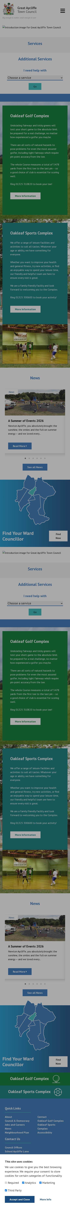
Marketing (48, 1183)
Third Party (14, 1190)
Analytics (30, 1183)
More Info (45, 1199)
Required (13, 1183)
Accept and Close (20, 1199)
